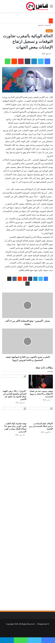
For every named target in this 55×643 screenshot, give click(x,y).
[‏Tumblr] (27, 61)
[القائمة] (51, 7)
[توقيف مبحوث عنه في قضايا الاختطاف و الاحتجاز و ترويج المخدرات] (41, 382)
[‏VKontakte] (14, 279)
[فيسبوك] (47, 61)
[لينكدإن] (34, 61)
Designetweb (42, 624)
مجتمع (40, 25)
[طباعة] (27, 283)
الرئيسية (48, 25)
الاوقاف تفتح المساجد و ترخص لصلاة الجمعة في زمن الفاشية (41, 426)
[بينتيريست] (21, 61)
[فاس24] (37, 6)
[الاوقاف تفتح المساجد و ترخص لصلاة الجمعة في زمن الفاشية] (41, 414)
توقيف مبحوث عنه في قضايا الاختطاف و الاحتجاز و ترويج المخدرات (41, 394)
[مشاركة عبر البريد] (9, 279)
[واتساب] (7, 61)
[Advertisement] (29, 469)
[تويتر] (41, 61)
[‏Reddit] (14, 61)
